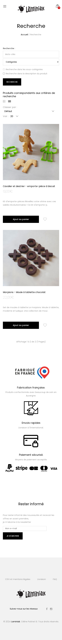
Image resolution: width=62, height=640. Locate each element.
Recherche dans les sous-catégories (24, 69)
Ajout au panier (21, 219)
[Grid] (5, 101)
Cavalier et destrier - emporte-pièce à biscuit (29, 186)
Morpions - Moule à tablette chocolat (24, 292)
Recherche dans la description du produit (26, 73)
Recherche (35, 34)
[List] (10, 101)
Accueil (24, 34)
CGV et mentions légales (17, 579)
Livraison (41, 579)
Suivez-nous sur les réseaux (24, 608)
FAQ (55, 579)
